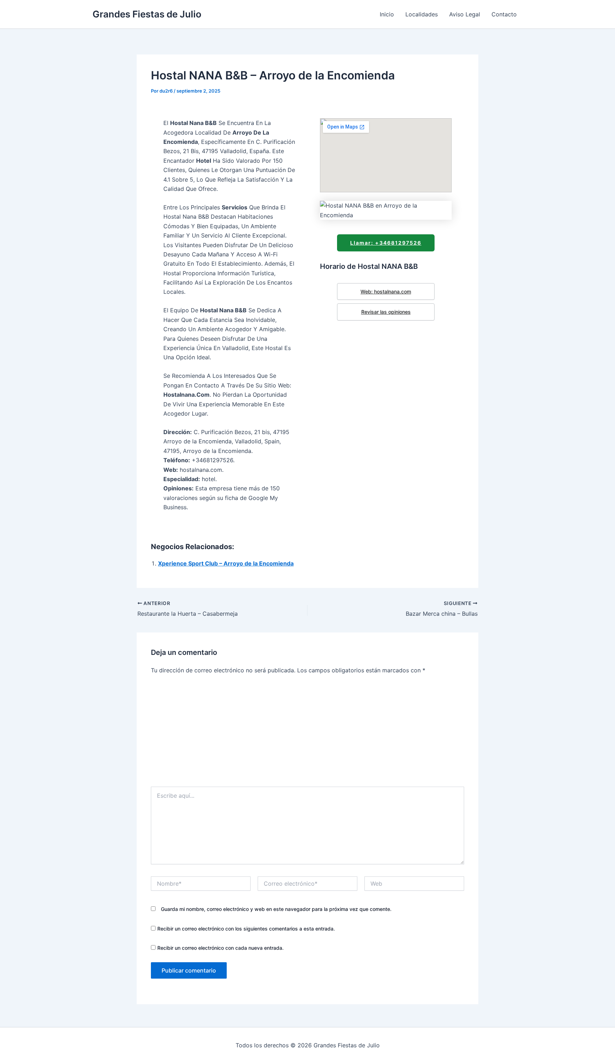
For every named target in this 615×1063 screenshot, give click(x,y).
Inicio (387, 14)
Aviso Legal (464, 14)
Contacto (504, 14)
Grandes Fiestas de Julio (147, 14)
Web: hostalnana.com (386, 291)
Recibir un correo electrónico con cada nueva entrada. (220, 948)
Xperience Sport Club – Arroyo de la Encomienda (226, 563)
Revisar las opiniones (386, 312)
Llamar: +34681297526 (385, 243)
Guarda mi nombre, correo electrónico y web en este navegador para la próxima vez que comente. (276, 909)
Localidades (421, 14)
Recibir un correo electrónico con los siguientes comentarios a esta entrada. (246, 929)
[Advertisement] (307, 733)
